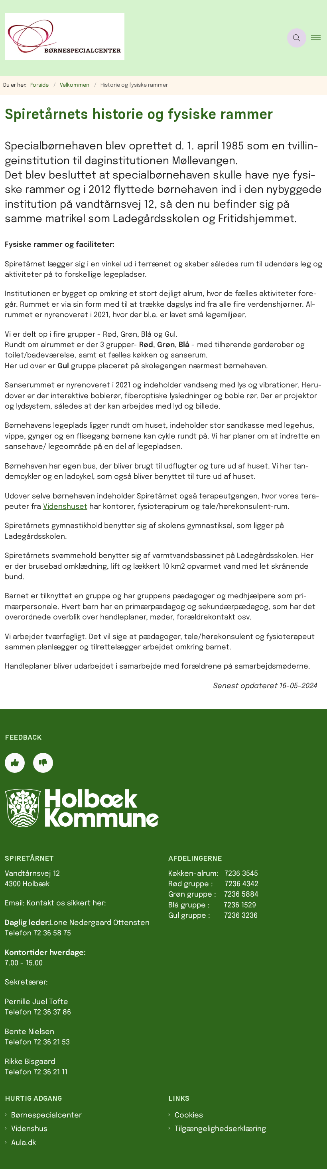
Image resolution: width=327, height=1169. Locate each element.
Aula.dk (23, 1143)
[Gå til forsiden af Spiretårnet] (138, 38)
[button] (319, 38)
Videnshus (29, 1129)
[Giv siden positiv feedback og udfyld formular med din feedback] (15, 763)
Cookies (189, 1115)
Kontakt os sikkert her (65, 903)
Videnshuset (65, 506)
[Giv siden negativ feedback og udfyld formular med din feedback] (43, 763)
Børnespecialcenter (46, 1115)
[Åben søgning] (296, 38)
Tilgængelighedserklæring (220, 1129)
